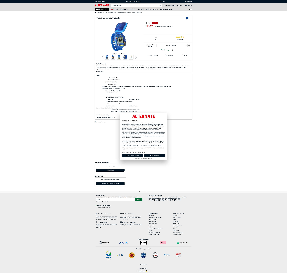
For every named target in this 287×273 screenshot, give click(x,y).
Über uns (175, 215)
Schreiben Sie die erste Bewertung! (110, 183)
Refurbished (124, 9)
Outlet (132, 9)
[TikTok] (159, 199)
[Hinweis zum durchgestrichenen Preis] (146, 23)
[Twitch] (179, 199)
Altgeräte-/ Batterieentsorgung (156, 228)
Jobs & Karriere (176, 217)
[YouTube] (175, 199)
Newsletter (162, 1)
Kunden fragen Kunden (154, 234)
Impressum (143, 265)
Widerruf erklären (153, 223)
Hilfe (186, 1)
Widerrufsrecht (152, 221)
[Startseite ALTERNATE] (102, 5)
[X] (163, 199)
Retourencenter (152, 219)
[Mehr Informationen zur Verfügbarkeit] (172, 50)
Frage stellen (110, 170)
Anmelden (138, 199)
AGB (174, 228)
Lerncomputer (120, 12)
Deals (114, 9)
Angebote (141, 9)
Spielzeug (100, 12)
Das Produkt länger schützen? (150, 45)
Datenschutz (105, 201)
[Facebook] (150, 199)
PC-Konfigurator (152, 9)
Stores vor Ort (176, 223)
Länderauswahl (143, 268)
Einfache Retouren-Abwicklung (133, 1)
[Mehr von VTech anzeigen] (187, 18)
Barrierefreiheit (177, 234)
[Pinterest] (166, 199)
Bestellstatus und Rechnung (155, 217)
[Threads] (156, 199)
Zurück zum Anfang (143, 191)
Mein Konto (151, 215)
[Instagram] (153, 199)
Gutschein (151, 230)
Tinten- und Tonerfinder (154, 232)
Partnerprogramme (177, 225)
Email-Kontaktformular (133, 217)
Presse (174, 219)
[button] (103, 57)
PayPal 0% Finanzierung (100, 1)
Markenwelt (176, 221)
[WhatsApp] (169, 199)
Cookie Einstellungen (178, 232)
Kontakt (190, 1)
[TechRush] (172, 199)
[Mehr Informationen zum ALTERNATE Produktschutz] (189, 45)
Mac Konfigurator (166, 9)
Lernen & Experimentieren (109, 12)
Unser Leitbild (176, 226)
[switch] (190, 9)
